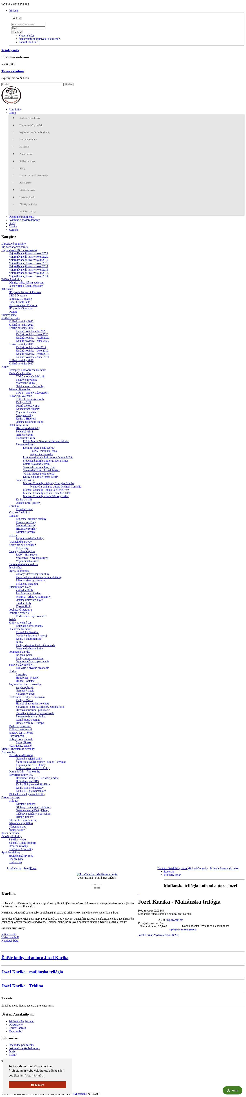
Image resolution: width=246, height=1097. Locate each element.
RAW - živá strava (26, 554)
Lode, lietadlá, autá (19, 301)
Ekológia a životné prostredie (32, 667)
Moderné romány (25, 525)
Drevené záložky (18, 845)
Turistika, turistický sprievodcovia (35, 713)
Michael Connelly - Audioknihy (27, 794)
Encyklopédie (16, 735)
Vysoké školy (23, 606)
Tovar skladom (12, 71)
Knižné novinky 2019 (21, 344)
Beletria (13, 535)
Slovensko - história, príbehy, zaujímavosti (40, 706)
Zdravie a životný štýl (21, 664)
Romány (13, 515)
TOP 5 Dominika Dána (43, 450)
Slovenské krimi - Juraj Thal (39, 467)
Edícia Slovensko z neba (23, 820)
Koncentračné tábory (28, 408)
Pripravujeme (25, 154)
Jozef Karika (145, 935)
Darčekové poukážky (29, 118)
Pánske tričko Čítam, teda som (26, 285)
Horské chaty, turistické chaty (32, 703)
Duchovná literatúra (20, 629)
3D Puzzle (24, 146)
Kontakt (13, 229)
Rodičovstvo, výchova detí (31, 616)
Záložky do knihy (28, 204)
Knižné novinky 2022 (21, 321)
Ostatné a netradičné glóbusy (32, 810)
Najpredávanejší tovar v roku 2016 (28, 269)
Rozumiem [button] (37, 1084)
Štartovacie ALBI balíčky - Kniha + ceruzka (41, 761)
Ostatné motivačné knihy (30, 386)
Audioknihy (25, 182)
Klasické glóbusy (25, 803)
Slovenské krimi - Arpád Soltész (41, 470)
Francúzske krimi (25, 437)
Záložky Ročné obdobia (22, 842)
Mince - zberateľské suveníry (33, 175)
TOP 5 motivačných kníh (30, 376)
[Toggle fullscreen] (96, 884)
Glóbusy (13, 800)
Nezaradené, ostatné (20, 745)
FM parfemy (80, 1093)
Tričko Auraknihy (28, 139)
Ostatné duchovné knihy (30, 648)
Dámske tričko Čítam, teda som (26, 282)
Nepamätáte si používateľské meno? (39, 38)
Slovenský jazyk (25, 693)
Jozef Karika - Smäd (18, 868)
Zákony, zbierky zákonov (30, 580)
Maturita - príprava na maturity (33, 596)
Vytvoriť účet (26, 35)
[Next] (98, 888)
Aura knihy (15, 109)
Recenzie (169, 871)
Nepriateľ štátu (9, 940)
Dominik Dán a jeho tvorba (38, 447)
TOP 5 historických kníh (30, 399)
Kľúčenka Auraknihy (21, 849)
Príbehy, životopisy (19, 389)
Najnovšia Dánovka (41, 454)
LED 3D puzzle (18, 295)
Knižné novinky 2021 (21, 324)
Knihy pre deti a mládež (22, 544)
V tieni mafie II (10, 937)
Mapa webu (15, 1031)
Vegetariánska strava (27, 561)
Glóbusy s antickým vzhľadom (33, 807)
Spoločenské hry (27, 211)
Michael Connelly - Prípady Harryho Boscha (48, 483)
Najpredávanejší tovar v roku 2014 (28, 276)
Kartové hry (15, 862)
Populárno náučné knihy (30, 538)
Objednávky (16, 1024)
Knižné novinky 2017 (21, 363)
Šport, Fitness (23, 742)
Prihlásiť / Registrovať (21, 1021)
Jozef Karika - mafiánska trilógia (32, 971)
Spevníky (21, 674)
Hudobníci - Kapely (27, 677)
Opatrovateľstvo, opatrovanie (32, 661)
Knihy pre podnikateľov (29, 658)
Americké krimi (25, 480)
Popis (33, 868)
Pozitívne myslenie (26, 379)
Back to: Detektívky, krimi (172, 868)
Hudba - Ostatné (25, 680)
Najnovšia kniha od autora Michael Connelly (55, 486)
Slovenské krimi (25, 444)
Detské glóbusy (24, 816)
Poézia (12, 619)
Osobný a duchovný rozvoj (31, 635)
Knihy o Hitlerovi (26, 418)
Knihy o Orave (24, 700)
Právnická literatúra (27, 583)
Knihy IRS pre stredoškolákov (33, 784)
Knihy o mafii (24, 499)
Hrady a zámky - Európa (30, 722)
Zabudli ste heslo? (29, 42)
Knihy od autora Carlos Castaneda (35, 645)
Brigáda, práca (24, 654)
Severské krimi (24, 431)
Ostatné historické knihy (29, 421)
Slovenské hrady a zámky (30, 716)
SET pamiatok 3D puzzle (23, 305)
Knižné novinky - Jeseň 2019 (32, 353)
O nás (12, 223)
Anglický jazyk (24, 687)
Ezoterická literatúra (27, 632)
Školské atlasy (17, 829)
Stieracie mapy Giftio (21, 823)
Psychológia (16, 567)
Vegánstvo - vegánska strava (32, 557)
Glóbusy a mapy (27, 190)
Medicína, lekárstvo (20, 726)
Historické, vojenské (20, 395)
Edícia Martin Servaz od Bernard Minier (46, 441)
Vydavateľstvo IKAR (166, 935)
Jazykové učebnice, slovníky (25, 684)
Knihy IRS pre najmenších (31, 790)
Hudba (12, 671)
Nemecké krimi (24, 434)
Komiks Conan (24, 509)
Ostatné (13, 311)
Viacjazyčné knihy (19, 512)
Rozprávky (22, 548)
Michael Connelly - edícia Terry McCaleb (46, 493)
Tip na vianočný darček (31, 125)
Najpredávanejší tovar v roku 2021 (28, 253)
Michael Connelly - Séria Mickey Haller (46, 496)
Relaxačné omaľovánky (29, 625)
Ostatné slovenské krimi (36, 463)
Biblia (19, 641)
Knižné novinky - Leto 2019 (32, 350)
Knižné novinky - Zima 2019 (32, 357)
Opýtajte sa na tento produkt (182, 929)
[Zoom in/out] (100, 884)
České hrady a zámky (28, 719)
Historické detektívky (28, 428)
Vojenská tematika (26, 412)
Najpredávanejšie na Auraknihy (34, 132)
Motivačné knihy (25, 382)
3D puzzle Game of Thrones (25, 292)
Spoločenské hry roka (21, 855)
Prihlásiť (17, 32)
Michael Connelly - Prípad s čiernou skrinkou (213, 868)
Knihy (22, 168)
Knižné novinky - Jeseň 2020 (32, 337)
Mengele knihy (24, 415)
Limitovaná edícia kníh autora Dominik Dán (48, 457)
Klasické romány (25, 531)
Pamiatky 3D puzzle (20, 298)
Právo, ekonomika (19, 570)
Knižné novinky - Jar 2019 (31, 347)
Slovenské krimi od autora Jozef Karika (45, 460)
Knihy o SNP (23, 402)
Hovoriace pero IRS (27, 781)
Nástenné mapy (17, 826)
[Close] (93, 884)
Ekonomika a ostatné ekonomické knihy (38, 577)
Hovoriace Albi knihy (21, 755)
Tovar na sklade (27, 197)
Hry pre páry (16, 858)
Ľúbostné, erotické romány (31, 518)
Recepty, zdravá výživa (22, 551)
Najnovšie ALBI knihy (29, 758)
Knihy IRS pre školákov (30, 787)
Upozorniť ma (175, 919)
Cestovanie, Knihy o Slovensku (27, 697)
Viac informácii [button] (34, 1075)
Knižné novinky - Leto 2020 (32, 334)
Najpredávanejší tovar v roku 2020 (28, 256)
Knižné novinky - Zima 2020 (32, 340)
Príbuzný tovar (172, 874)
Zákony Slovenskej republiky (32, 573)
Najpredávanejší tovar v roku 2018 (28, 263)
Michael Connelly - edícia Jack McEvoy (46, 489)
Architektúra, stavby (20, 541)
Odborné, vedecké (19, 612)
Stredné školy (23, 603)
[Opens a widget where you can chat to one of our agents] (232, 1090)
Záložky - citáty (17, 839)
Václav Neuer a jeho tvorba (38, 473)
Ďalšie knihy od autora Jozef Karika (34, 957)
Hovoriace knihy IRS (21, 774)
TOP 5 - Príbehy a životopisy (32, 392)
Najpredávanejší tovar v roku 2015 (28, 272)
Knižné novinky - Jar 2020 (31, 331)
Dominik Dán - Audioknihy (24, 771)
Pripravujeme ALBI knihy (31, 765)
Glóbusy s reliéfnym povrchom (33, 813)
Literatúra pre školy (20, 586)
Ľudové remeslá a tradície (23, 564)
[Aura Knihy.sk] (11, 103)
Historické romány (26, 528)
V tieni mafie (8, 934)
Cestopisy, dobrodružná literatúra (27, 369)
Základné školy (24, 590)
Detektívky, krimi (18, 425)
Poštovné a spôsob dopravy (24, 219)
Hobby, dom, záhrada (21, 739)
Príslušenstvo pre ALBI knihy (33, 768)
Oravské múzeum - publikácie (33, 709)
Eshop (12, 112)
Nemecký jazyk (25, 690)
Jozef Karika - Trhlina (22, 985)
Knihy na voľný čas (20, 622)
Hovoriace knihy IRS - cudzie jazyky (37, 777)
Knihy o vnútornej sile (28, 638)
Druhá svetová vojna (27, 405)
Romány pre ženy (26, 522)
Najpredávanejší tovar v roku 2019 (28, 259)
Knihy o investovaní (20, 729)
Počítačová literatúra (20, 609)
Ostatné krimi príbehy (28, 502)
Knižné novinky (27, 161)
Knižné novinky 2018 (21, 360)
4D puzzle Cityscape (20, 308)
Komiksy (14, 505)
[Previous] (95, 888)
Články (13, 226)
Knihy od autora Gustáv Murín (40, 476)
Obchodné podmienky (21, 216)
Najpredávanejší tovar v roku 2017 (28, 266)
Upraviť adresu (17, 1027)
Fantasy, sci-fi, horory (21, 732)
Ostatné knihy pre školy (29, 599)
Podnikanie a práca (19, 651)
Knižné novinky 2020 (21, 327)
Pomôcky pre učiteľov (28, 593)
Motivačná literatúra (20, 373)
